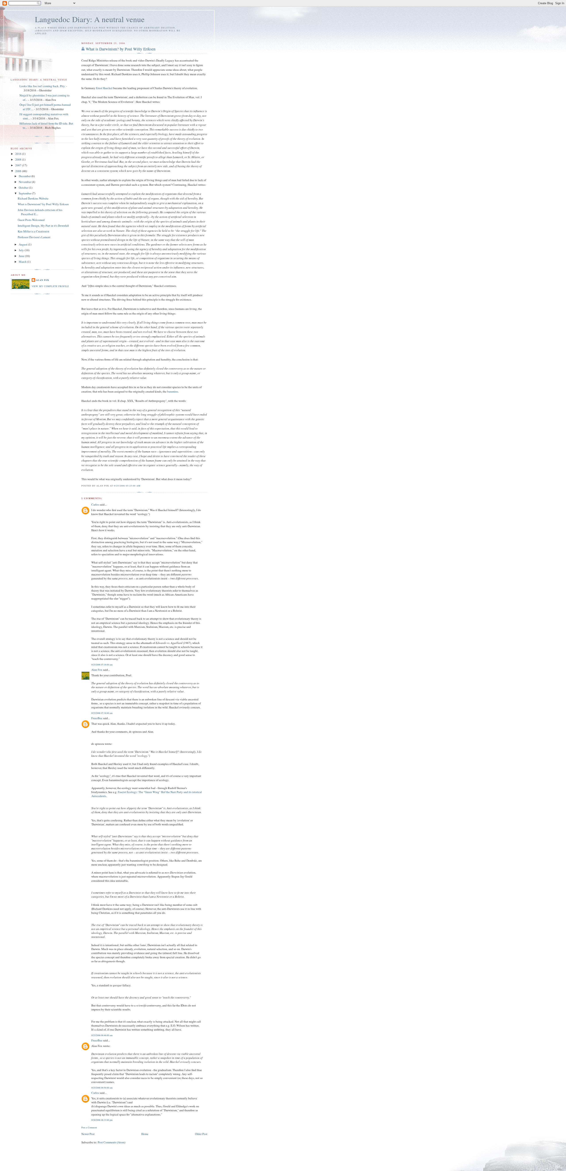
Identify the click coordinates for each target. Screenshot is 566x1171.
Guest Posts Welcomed (31, 220)
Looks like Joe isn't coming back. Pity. (42, 86)
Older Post (201, 1134)
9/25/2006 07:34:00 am (102, 713)
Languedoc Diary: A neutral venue (90, 19)
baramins (172, 391)
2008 (18, 159)
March (23, 262)
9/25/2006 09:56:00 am (102, 1087)
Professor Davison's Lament (34, 237)
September (25, 193)
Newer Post (88, 1134)
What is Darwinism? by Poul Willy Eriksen (120, 49)
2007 (18, 165)
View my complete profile (50, 286)
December (25, 176)
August (23, 244)
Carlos (95, 504)
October (24, 188)
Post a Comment (89, 1127)
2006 (18, 171)
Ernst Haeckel (104, 88)
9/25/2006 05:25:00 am (127, 485)
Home (144, 1134)
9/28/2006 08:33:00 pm (102, 1119)
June (22, 256)
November (25, 182)
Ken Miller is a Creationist (33, 231)
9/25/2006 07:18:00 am (102, 664)
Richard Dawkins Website (33, 198)
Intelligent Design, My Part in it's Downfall (43, 226)
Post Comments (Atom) (111, 1142)
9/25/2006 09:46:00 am (102, 1035)
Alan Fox (96, 670)
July (22, 250)
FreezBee (96, 718)
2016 (18, 154)
